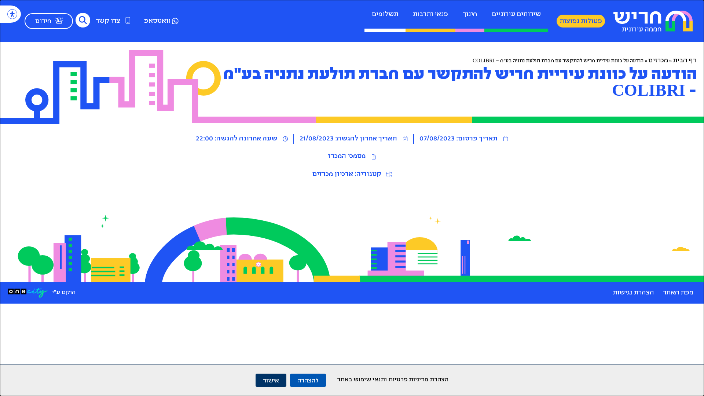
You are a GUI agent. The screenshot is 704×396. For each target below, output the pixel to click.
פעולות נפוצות (581, 21)
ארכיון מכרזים (332, 174)
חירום (43, 21)
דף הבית (685, 61)
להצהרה (308, 380)
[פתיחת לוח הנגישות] (12, 14)
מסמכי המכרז (347, 156)
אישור (271, 380)
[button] (83, 20)
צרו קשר (108, 21)
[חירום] (59, 20)
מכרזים (658, 61)
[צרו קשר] (128, 20)
